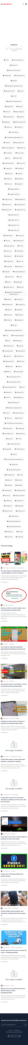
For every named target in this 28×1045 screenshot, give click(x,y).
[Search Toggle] (23, 4)
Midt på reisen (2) (9, 287)
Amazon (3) (14, 65)
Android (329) (7, 75)
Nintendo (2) (9, 314)
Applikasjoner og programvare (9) (14, 85)
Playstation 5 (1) (9, 345)
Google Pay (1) (7, 204)
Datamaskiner (19, 947)
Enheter (13, 947)
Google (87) (19, 184)
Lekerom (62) (10, 276)
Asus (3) (21, 91)
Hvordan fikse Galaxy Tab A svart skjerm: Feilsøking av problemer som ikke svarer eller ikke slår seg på (13, 799)
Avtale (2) (20, 106)
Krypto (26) (6, 271)
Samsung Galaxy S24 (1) (10, 387)
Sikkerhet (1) (8, 392)
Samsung (12, 644)
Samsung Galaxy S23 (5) (14, 382)
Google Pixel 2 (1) (20, 209)
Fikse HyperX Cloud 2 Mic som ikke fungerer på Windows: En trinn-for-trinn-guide (14, 838)
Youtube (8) (20, 536)
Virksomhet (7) (19, 500)
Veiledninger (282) (20, 490)
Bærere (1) (7, 111)
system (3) (10, 438)
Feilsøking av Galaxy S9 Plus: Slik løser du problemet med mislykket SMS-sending (13, 722)
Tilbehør (13, 834)
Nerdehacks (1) (21, 304)
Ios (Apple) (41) (9, 261)
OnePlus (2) (8, 320)
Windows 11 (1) (21, 511)
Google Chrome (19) (14, 194)
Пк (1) (8, 340)
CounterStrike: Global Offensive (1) (14, 137)
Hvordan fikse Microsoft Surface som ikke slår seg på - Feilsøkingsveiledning (14, 951)
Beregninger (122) (9, 116)
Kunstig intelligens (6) (19, 271)
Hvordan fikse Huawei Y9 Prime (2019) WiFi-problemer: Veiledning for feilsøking (13, 760)
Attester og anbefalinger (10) (14, 101)
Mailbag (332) (18, 282)
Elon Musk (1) (8, 153)
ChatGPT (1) (20, 127)
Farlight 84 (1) (8, 168)
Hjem (7, 49)
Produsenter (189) (8, 351)
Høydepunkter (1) (10, 245)
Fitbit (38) (19, 173)
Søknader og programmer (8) (14, 407)
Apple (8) (14, 80)
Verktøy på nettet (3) (19, 495)
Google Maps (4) (21, 199)
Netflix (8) (9, 309)
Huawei (19, 756)
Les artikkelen (4, 582)
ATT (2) (14, 96)
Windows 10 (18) (8, 511)
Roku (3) (19, 366)
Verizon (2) (7, 495)
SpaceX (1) (9, 418)
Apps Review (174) (9, 91)
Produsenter (14, 756)
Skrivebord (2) (20, 392)
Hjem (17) (7, 240)
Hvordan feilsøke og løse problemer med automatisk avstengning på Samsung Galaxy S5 (13, 913)
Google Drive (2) (8, 199)
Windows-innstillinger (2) (14, 521)
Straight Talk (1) (8, 428)
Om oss (10, 1030)
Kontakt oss (17, 1030)
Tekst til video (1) (20, 449)
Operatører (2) (19, 320)
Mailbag (17, 718)
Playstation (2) (18, 340)
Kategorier (14, 50)
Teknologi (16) (7, 449)
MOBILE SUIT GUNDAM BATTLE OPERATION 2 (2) (14, 293)
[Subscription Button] (25, 1024)
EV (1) (8, 158)
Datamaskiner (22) (19, 142)
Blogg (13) (21, 116)
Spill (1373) (19, 418)
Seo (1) (23, 387)
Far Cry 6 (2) (22, 163)
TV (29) (21, 474)
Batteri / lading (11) (19, 111)
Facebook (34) (18, 158)
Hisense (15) (21, 235)
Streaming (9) (20, 428)
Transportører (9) (10, 474)
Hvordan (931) (19, 251)
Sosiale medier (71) (19, 413)
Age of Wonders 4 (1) (18, 60)
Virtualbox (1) (8, 505)
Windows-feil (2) (14, 516)
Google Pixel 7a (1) (14, 230)
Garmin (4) (9, 184)
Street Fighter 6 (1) (8, 433)
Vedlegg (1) (19, 485)
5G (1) (7, 60)
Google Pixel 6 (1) (14, 220)
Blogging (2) (7, 122)
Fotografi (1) (9, 178)
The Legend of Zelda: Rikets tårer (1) (14, 459)
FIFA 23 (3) (9, 173)
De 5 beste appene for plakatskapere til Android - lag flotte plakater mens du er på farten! (14, 572)
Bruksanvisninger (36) (20, 122)
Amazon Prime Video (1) (14, 70)
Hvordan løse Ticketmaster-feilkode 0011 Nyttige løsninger (12, 875)
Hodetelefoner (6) (19, 240)
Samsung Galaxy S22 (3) (14, 376)
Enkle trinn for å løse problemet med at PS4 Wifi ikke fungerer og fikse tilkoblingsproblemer (13, 990)
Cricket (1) (7, 142)
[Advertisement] (14, 23)
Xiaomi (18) (9, 536)
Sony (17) (7, 413)
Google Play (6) (9, 235)
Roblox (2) (9, 366)
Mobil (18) (21, 287)
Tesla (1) (14, 454)
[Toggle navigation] (26, 4)
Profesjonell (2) (21, 351)
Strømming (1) (21, 433)
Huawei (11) (8, 251)
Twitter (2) (9, 480)
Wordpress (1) (9, 531)
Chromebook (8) (14, 132)
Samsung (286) (19, 371)
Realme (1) (21, 361)
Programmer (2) (19, 356)
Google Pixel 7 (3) (14, 225)
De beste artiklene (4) (9, 147)
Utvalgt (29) (9, 485)
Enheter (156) (20, 153)
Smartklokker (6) (19, 397)
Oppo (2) (14, 325)
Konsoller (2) (20, 266)
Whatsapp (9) (20, 505)
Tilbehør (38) (14, 464)
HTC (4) (21, 245)
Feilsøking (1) (20, 168)
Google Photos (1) (20, 204)
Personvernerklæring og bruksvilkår (14, 1032)
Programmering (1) (9, 361)
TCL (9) (19, 438)
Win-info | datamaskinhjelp (16, 49)
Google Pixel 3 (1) (14, 214)
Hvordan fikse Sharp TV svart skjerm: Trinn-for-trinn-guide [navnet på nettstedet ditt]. (14, 685)
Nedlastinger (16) (8, 304)
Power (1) (20, 345)
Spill (12, 985)
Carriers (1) (9, 127)
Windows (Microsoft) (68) (14, 526)
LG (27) (20, 276)
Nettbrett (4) (19, 309)
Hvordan (11, 605)
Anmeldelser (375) (20, 75)
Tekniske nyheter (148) (14, 444)
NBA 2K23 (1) (19, 299)
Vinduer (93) (8, 500)
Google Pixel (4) (8, 209)
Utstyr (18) (19, 480)
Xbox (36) (20, 531)
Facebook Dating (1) (9, 163)
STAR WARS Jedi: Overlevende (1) (14, 423)
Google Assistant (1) (14, 189)
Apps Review (21, 568)
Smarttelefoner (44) (14, 402)
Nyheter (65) (20, 314)
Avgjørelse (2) (9, 106)
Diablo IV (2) (22, 147)
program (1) (8, 356)
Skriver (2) (8, 397)
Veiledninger (15, 794)
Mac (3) (8, 282)
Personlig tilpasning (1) (18, 335)
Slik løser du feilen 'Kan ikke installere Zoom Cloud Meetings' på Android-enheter (13, 609)
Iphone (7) (20, 261)
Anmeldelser (14, 568)
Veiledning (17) (7, 490)
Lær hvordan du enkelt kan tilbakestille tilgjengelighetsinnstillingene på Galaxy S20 (13, 648)
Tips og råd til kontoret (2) (14, 469)
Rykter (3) (8, 371)
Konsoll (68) (9, 266)
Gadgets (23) (20, 178)
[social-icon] (8, 1036)
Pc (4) (6, 335)
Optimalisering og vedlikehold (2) (14, 330)
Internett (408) (19, 256)
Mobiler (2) (8, 299)
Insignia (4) (8, 256)
